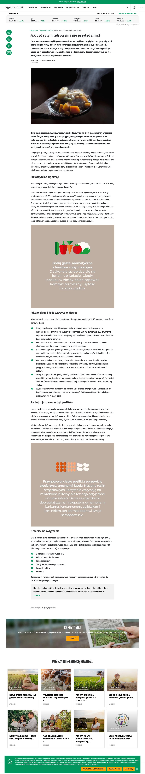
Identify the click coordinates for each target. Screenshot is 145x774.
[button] (9, 32)
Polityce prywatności (50, 762)
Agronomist (34, 30)
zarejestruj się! (81, 2)
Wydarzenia (58, 7)
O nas (95, 7)
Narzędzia (44, 7)
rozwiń (37, 595)
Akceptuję (129, 769)
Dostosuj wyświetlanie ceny (128, 13)
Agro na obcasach (45, 30)
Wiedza (31, 7)
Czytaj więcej (114, 769)
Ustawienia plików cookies (93, 769)
